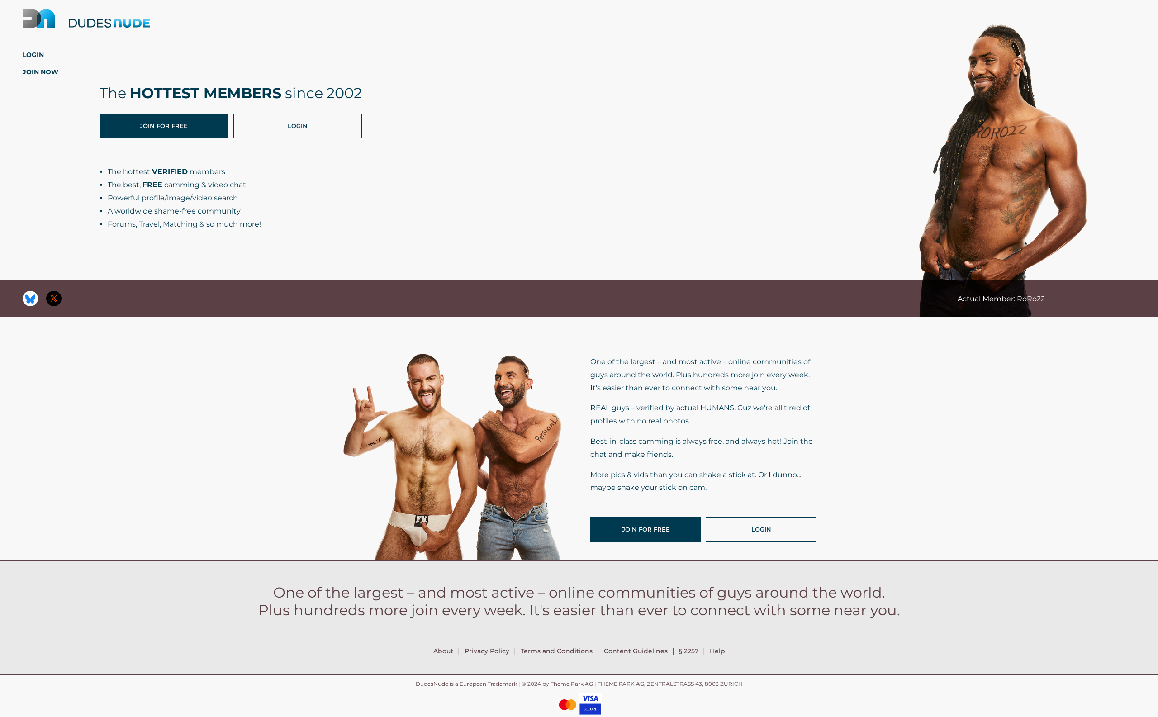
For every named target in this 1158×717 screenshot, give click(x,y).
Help (717, 651)
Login (33, 55)
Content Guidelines (636, 651)
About (443, 651)
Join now (40, 72)
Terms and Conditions (557, 651)
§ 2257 (688, 651)
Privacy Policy (487, 651)
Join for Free (164, 125)
